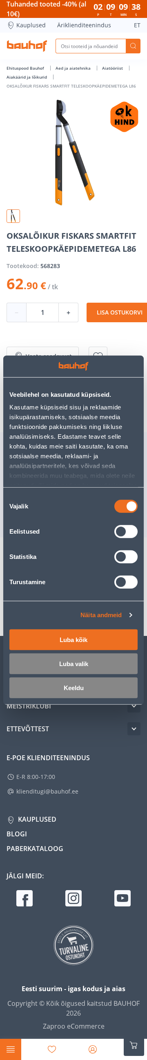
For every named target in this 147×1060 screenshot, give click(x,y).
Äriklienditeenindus (84, 25)
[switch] (126, 531)
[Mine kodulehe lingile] (27, 46)
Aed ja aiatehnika (74, 68)
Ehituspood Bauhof (26, 68)
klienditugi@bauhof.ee (47, 791)
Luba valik (73, 663)
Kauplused (31, 25)
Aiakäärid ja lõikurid (27, 77)
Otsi (133, 46)
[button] (13, 216)
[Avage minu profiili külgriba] (92, 1049)
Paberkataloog (35, 848)
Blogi (17, 833)
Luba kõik (73, 639)
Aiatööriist (113, 68)
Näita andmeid (101, 614)
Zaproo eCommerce (74, 1026)
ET (137, 25)
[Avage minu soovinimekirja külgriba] (51, 1049)
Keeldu (74, 687)
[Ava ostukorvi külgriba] (134, 1045)
